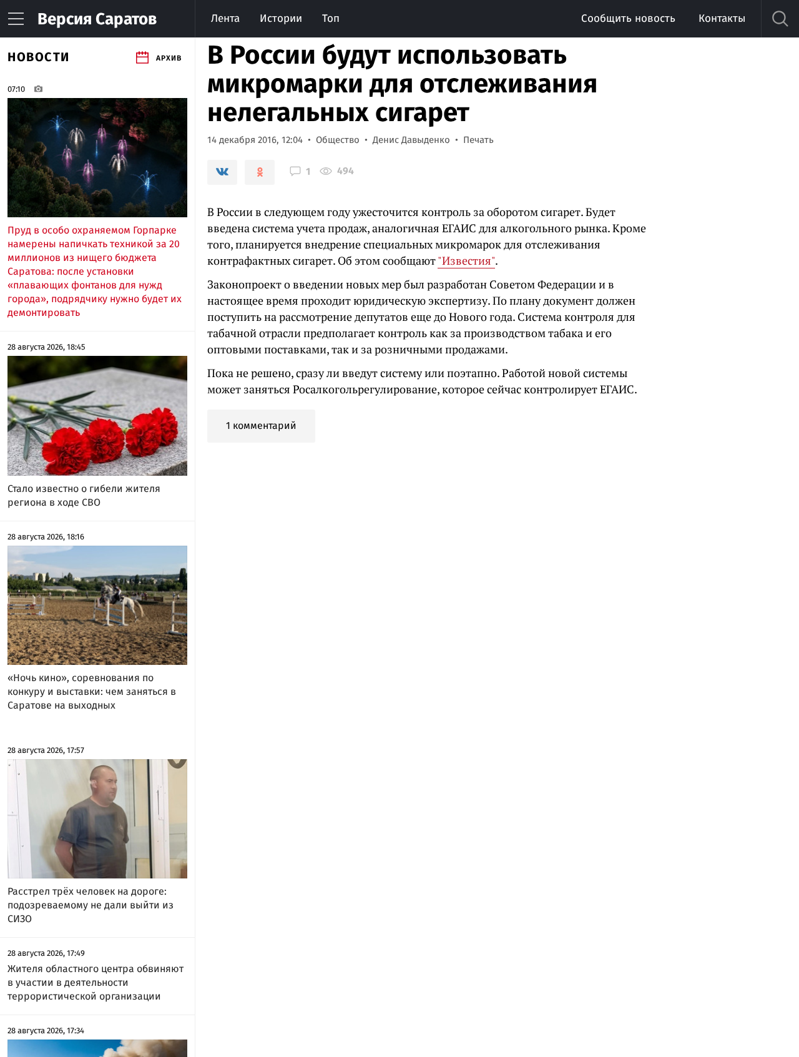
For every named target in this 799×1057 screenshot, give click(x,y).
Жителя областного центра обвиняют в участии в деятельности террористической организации (95, 982)
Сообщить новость (628, 18)
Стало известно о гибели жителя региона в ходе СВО (83, 495)
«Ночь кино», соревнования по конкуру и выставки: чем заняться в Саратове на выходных (91, 691)
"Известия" (466, 260)
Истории (281, 18)
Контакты (722, 18)
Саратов (97, 19)
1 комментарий (261, 425)
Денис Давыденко (411, 139)
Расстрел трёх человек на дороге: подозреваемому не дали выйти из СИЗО (90, 905)
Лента (225, 18)
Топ (331, 18)
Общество (338, 139)
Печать (478, 139)
